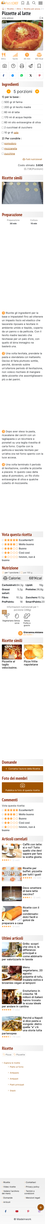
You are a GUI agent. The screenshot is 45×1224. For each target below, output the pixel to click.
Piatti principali (17, 1084)
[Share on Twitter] (30, 75)
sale (16, 132)
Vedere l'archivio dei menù (10, 1192)
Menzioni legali (33, 1198)
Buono (22, 548)
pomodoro (10, 143)
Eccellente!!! (26, 540)
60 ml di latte (12, 112)
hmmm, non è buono (18, 558)
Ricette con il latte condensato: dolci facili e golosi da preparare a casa (20, 915)
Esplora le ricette (12, 1063)
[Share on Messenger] (12, 75)
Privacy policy (32, 1187)
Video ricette (9, 1187)
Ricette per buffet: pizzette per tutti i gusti (32, 871)
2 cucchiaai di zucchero (18, 127)
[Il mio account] (28, 3)
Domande (7, 1198)
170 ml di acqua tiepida (17, 117)
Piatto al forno (17, 1067)
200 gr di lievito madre (17, 107)
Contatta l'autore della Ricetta (24, 768)
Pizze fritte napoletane (31, 663)
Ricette (6, 1182)
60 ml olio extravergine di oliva (22, 122)
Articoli (6, 1202)
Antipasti (14, 1078)
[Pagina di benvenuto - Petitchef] (3, 9)
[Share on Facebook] (3, 75)
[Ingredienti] (4, 612)
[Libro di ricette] (22, 3)
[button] (5, 35)
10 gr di (11, 132)
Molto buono (26, 544)
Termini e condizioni (29, 1192)
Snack (13, 1090)
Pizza (8, 1054)
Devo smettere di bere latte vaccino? (32, 891)
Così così (24, 552)
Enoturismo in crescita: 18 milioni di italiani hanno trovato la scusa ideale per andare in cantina (22, 998)
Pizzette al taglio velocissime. (9, 664)
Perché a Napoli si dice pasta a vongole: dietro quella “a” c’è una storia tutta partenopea (22, 1025)
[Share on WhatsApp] (21, 75)
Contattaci (31, 1182)
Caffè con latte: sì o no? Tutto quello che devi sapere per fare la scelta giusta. (32, 850)
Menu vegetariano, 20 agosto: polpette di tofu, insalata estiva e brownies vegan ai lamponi (22, 975)
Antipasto (14, 1073)
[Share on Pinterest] (39, 75)
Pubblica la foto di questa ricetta (23, 790)
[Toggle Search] (34, 3)
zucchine (9, 153)
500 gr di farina (13, 102)
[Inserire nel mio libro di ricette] (38, 66)
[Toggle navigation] (40, 3)
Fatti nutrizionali (33, 159)
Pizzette (20, 1054)
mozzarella (10, 148)
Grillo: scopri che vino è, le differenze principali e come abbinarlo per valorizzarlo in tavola (22, 951)
